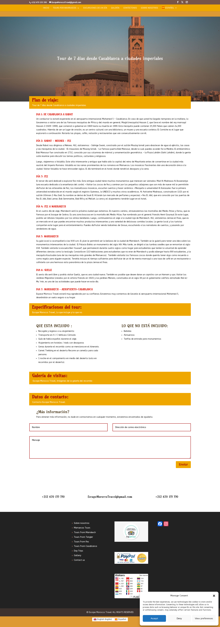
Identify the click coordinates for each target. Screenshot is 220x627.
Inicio (46, 8)
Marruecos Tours (82, 528)
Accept (154, 618)
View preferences (204, 618)
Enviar (183, 464)
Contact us (79, 560)
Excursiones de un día (95, 8)
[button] (214, 595)
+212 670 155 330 (53, 497)
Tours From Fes (81, 541)
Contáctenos (130, 8)
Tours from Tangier (83, 537)
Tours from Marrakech (85, 532)
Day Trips (78, 551)
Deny (179, 618)
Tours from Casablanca (85, 546)
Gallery (77, 555)
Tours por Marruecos (64, 8)
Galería (115, 8)
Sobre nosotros (149, 8)
